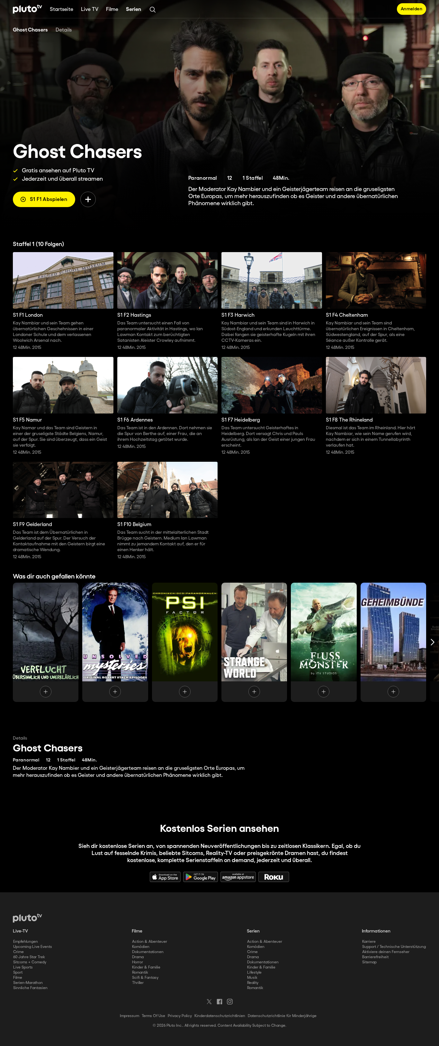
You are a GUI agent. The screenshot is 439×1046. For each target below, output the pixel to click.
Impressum (129, 1016)
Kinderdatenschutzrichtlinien (219, 1016)
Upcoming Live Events (32, 947)
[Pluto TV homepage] (27, 918)
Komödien (140, 947)
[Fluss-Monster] (323, 642)
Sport (17, 972)
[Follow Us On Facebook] (219, 1001)
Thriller (138, 983)
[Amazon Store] (238, 877)
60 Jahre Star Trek (29, 957)
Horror (137, 962)
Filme (112, 9)
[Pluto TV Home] (27, 9)
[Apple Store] (165, 877)
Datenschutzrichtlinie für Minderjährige (282, 1016)
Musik (252, 978)
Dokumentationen (148, 952)
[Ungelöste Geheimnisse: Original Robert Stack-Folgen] (115, 642)
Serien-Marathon (28, 983)
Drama (138, 957)
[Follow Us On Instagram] (230, 1001)
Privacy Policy (180, 1016)
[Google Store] (200, 877)
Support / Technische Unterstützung (394, 947)
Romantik (140, 972)
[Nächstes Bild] (432, 642)
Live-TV (20, 931)
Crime (18, 952)
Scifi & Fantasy (145, 978)
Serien (133, 9)
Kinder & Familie (146, 967)
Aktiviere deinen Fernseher (385, 952)
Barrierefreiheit (375, 957)
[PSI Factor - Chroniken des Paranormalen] (185, 642)
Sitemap (369, 962)
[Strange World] (254, 642)
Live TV (89, 9)
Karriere (369, 942)
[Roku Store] (273, 877)
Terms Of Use (153, 1016)
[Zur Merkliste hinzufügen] (88, 199)
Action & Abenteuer (149, 942)
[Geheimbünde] (393, 642)
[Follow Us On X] (209, 1001)
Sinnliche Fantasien (30, 988)
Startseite (61, 9)
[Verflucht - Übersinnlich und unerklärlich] (45, 642)
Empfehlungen (25, 942)
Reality (252, 983)
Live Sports (23, 967)
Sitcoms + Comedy (29, 962)
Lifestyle (254, 972)
